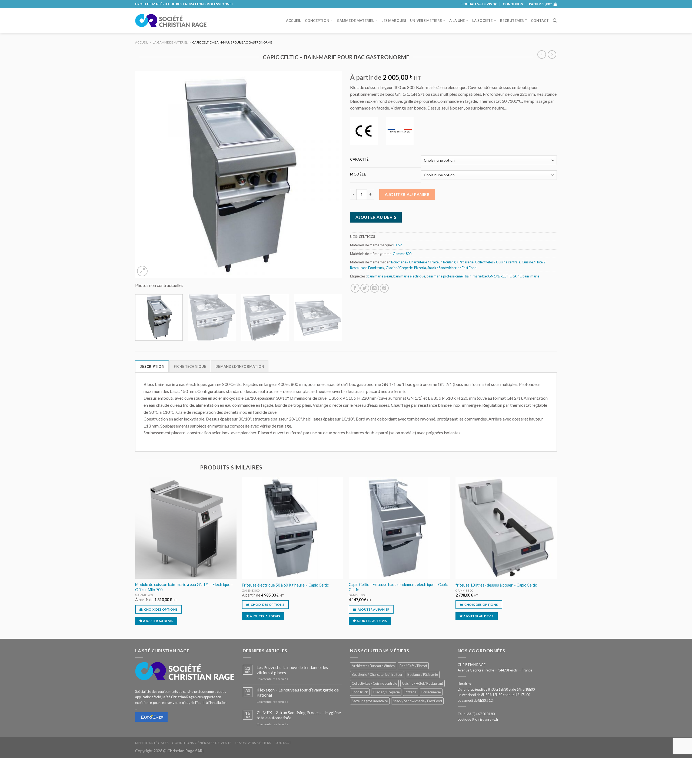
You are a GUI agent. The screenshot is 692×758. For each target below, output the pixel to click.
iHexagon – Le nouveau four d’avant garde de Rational (298, 692)
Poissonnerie (431, 692)
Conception (317, 20)
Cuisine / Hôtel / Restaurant (422, 683)
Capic (397, 245)
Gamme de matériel (355, 20)
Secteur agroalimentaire (370, 701)
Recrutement (513, 20)
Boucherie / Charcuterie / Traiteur (416, 262)
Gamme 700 (144, 595)
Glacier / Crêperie (399, 268)
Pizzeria (420, 268)
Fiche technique (190, 366)
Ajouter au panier (407, 194)
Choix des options (161, 609)
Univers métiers (426, 20)
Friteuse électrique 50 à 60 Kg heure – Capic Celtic (285, 585)
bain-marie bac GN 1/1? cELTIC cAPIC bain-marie (502, 276)
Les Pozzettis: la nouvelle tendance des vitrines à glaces (292, 670)
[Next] (331, 174)
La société (482, 20)
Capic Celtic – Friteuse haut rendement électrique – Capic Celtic (398, 587)
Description (151, 366)
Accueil (293, 20)
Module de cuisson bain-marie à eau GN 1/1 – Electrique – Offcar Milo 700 (184, 587)
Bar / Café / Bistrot (413, 666)
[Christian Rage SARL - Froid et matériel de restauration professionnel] (171, 20)
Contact (540, 20)
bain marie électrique (409, 276)
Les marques (393, 20)
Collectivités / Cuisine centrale (497, 262)
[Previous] (146, 174)
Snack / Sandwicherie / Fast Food (452, 268)
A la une (457, 20)
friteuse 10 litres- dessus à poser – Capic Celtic (496, 585)
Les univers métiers (253, 743)
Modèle (358, 174)
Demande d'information (239, 366)
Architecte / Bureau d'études (373, 666)
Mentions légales (152, 743)
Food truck (376, 268)
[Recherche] (555, 20)
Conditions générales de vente (202, 743)
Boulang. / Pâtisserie (458, 262)
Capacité (359, 159)
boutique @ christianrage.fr (478, 719)
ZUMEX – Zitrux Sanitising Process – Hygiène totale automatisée (299, 715)
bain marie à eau (379, 276)
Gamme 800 (402, 253)
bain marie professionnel (445, 276)
